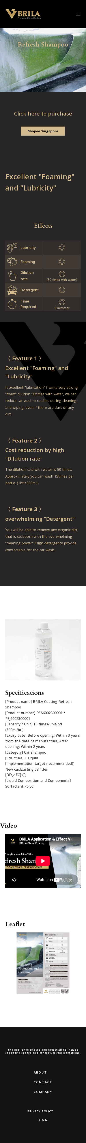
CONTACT (43, 1082)
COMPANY (43, 1092)
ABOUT (40, 1072)
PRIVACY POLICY (40, 1111)
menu (78, 14)
